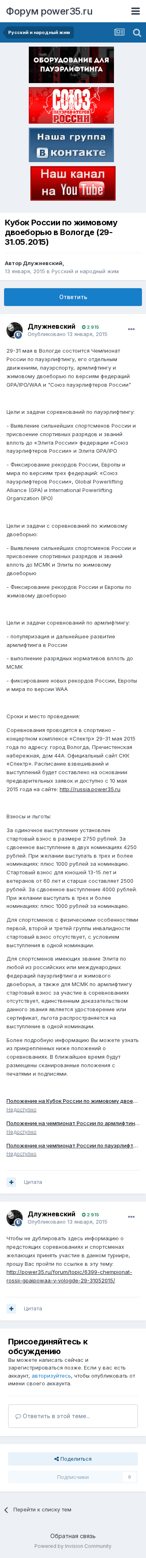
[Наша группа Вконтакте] (71, 146)
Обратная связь (73, 1535)
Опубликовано (67, 334)
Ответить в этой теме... (55, 1415)
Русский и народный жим (85, 271)
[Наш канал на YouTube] (73, 185)
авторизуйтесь (51, 1375)
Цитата (33, 1182)
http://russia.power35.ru (90, 789)
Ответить (73, 296)
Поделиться (75, 1458)
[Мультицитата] (11, 1182)
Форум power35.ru (49, 11)
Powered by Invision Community (73, 1546)
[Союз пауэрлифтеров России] (71, 107)
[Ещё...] (131, 329)
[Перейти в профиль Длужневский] (14, 330)
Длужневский (42, 263)
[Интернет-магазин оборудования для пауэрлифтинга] (71, 66)
